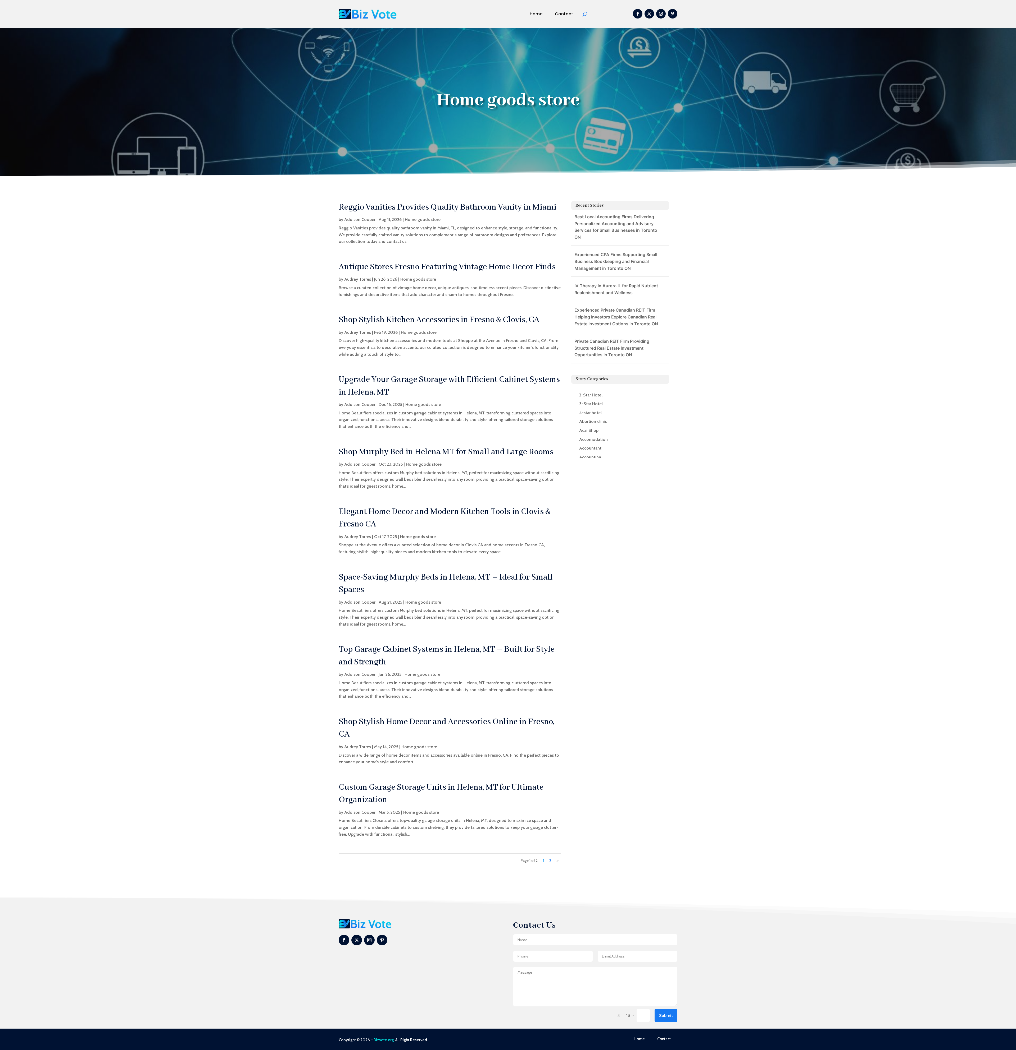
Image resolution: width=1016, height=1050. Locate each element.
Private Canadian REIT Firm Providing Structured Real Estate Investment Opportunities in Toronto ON (611, 348)
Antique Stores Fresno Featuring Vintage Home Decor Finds (447, 267)
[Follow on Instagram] (661, 13)
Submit (666, 1015)
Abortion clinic (593, 421)
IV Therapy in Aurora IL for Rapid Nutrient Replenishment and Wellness (616, 289)
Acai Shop (588, 430)
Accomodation (593, 439)
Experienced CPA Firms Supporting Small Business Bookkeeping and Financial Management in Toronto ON (615, 261)
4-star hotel (590, 412)
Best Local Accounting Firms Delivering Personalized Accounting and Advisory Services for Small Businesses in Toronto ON (615, 227)
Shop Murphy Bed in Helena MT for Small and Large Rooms (446, 452)
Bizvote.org (384, 1040)
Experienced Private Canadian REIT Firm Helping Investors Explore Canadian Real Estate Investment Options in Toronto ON (616, 316)
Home (536, 14)
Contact (564, 14)
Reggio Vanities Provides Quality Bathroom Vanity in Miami (447, 207)
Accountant (590, 448)
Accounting (590, 457)
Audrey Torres (357, 279)
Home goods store (423, 219)
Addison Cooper (359, 219)
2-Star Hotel (590, 394)
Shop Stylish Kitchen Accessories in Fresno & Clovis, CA (439, 319)
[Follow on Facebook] (637, 13)
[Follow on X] (649, 13)
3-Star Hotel (591, 403)
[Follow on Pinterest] (672, 13)
